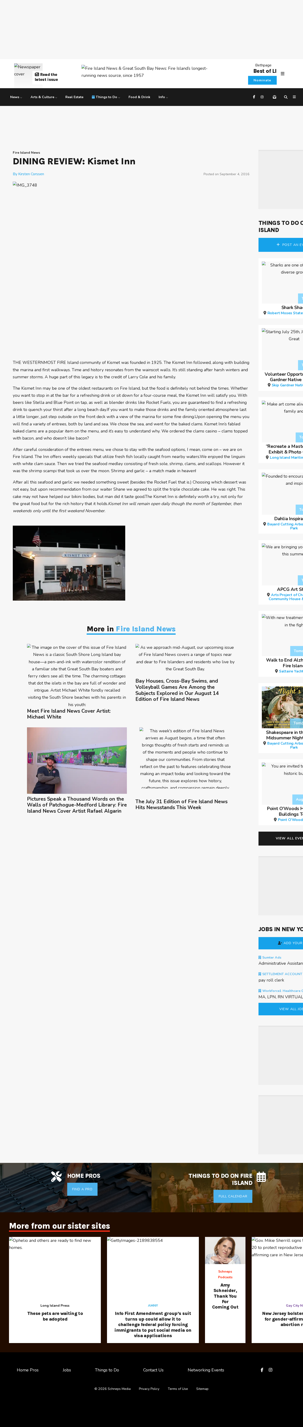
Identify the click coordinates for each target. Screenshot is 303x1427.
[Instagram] (263, 97)
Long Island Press (54, 1305)
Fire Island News (26, 152)
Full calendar (233, 1196)
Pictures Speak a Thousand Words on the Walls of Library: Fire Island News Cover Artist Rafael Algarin (77, 805)
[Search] (286, 97)
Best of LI (264, 71)
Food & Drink (139, 97)
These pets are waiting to (55, 1316)
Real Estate (74, 97)
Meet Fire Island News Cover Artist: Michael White (69, 714)
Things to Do (106, 97)
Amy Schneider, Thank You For (225, 1296)
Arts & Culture (42, 97)
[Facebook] (254, 97)
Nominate (262, 80)
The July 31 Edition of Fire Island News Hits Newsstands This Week (181, 805)
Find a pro (82, 1189)
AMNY (153, 1305)
